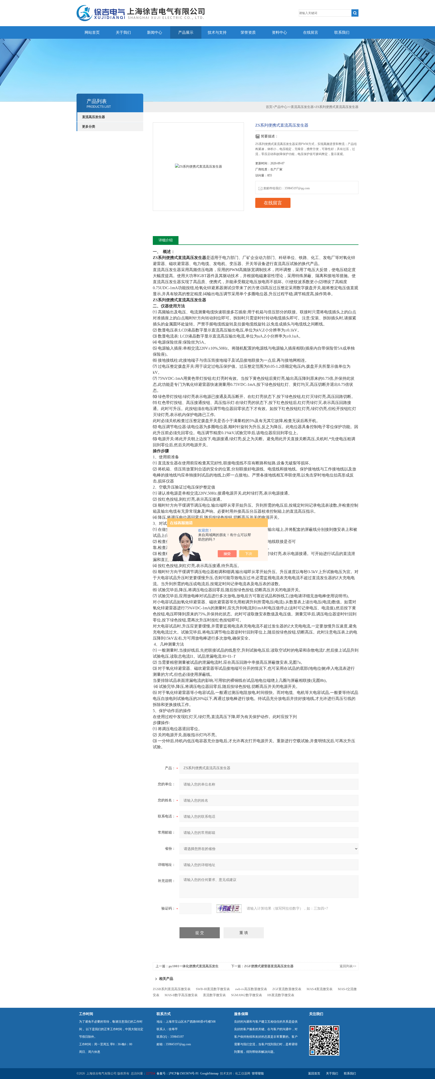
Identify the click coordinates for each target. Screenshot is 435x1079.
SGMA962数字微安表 (246, 995)
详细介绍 (166, 240)
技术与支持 (217, 32)
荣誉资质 (248, 32)
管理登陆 (258, 1073)
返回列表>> (348, 966)
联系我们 (341, 32)
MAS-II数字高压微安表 (181, 995)
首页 (269, 107)
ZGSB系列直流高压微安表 (172, 989)
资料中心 (279, 32)
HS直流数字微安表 (280, 995)
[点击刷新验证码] (229, 908)
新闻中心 (154, 32)
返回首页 (314, 1073)
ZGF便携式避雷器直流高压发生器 (269, 966)
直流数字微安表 (214, 995)
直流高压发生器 (93, 117)
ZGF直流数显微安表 (286, 989)
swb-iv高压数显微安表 (251, 989)
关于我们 (123, 32)
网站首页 (92, 32)
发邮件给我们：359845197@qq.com (286, 188)
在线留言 (310, 32)
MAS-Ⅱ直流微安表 (320, 989)
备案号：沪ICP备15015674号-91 (178, 1073)
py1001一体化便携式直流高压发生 (194, 966)
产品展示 (185, 32)
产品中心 (280, 107)
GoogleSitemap (209, 1073)
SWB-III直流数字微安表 (213, 989)
